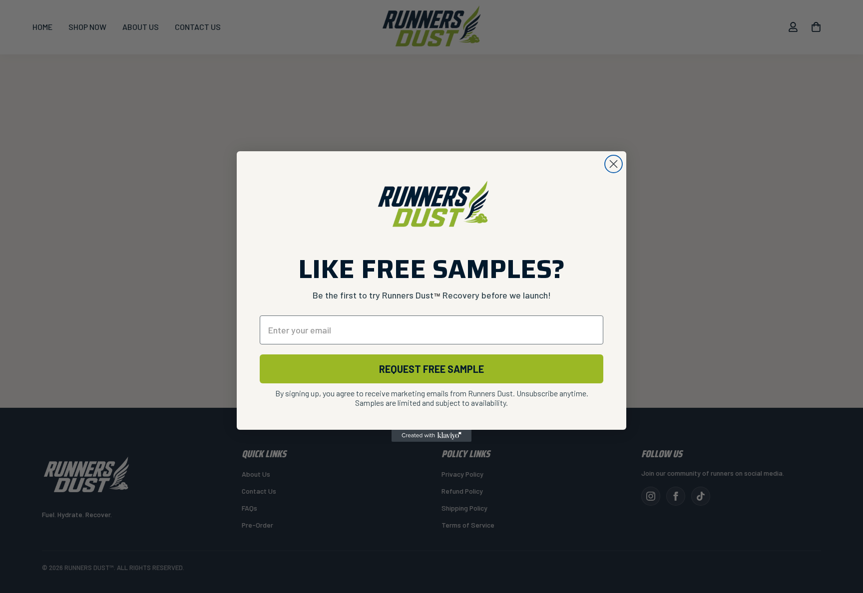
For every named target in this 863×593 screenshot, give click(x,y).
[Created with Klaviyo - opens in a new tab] (431, 436)
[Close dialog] (613, 164)
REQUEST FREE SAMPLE (431, 369)
